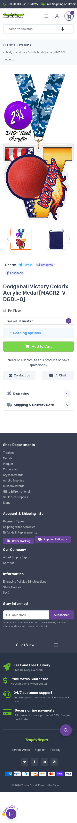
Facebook (16, 272)
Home (11, 44)
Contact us (22, 375)
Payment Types (13, 521)
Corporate (10, 469)
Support (40, 750)
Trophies (8, 453)
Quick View (25, 645)
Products (25, 44)
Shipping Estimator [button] (55, 539)
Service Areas (20, 750)
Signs (6, 503)
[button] (62, 29)
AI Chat (60, 375)
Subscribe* (61, 615)
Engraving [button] (21, 393)
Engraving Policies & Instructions (24, 581)
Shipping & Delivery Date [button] (34, 405)
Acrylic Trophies (13, 480)
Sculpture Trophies (15, 497)
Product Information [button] (20, 320)
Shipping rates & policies (19, 527)
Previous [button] (7, 239)
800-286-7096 (27, 4)
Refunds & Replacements (20, 532)
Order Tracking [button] (21, 541)
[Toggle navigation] (56, 645)
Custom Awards (13, 486)
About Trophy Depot (16, 557)
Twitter (27, 264)
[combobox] (38, 29)
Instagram (47, 264)
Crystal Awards (13, 475)
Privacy (56, 750)
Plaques (8, 464)
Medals (7, 458)
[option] (21, 239)
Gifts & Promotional (16, 491)
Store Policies (12, 587)
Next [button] (69, 239)
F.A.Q (6, 593)
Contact (8, 563)
